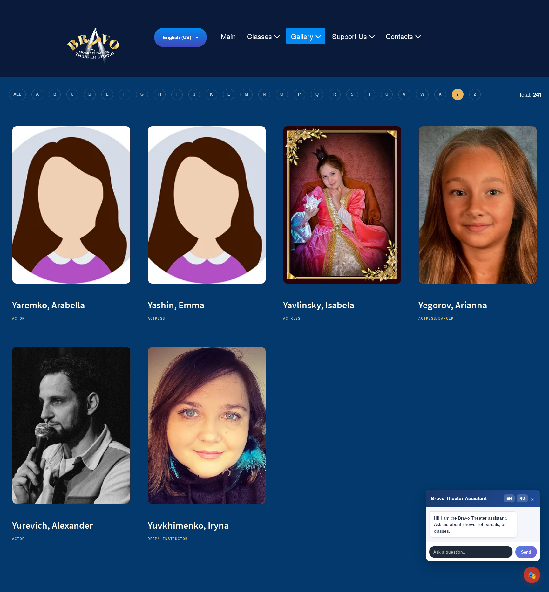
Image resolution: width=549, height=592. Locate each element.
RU (522, 498)
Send (526, 552)
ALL (17, 94)
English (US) (177, 37)
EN (509, 498)
